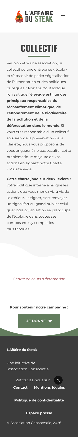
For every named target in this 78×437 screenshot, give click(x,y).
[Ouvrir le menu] (63, 16)
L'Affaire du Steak (22, 350)
